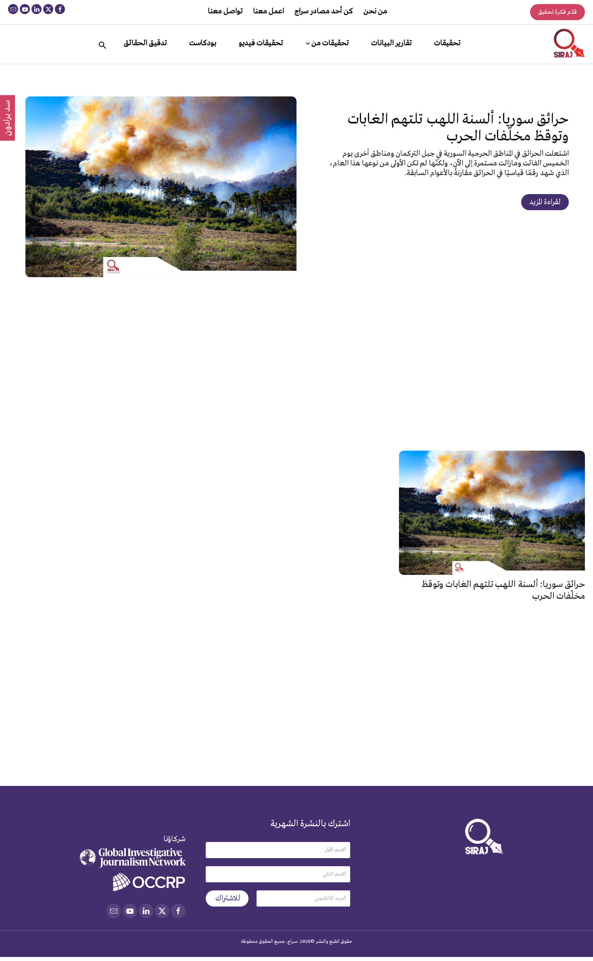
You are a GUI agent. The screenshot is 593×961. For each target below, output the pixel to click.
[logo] (569, 43)
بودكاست (202, 43)
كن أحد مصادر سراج (323, 11)
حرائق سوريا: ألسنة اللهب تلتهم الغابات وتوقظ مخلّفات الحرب (458, 128)
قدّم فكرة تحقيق (557, 12)
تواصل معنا (225, 11)
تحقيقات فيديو (261, 43)
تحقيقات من (330, 43)
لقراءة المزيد (545, 202)
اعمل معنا (268, 11)
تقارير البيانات (391, 43)
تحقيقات (447, 43)
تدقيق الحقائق (145, 43)
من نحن (375, 11)
